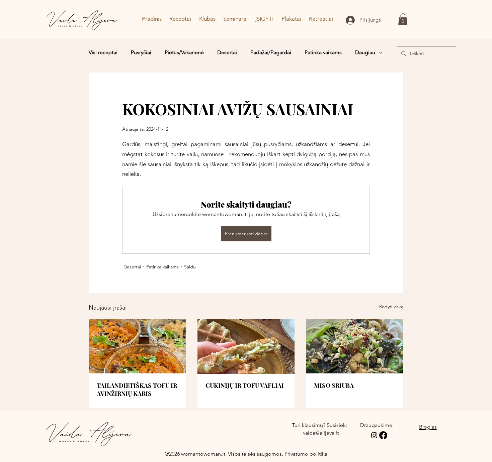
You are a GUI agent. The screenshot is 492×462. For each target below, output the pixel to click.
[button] (403, 19)
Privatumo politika (305, 454)
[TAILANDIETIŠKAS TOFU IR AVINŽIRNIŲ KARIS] (137, 346)
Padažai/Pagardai (270, 52)
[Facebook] (383, 435)
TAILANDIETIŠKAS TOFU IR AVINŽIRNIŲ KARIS (137, 389)
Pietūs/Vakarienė (184, 52)
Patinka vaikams (323, 52)
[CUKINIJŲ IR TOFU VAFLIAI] (246, 346)
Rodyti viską (391, 307)
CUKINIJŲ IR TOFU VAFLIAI (245, 385)
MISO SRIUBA (334, 385)
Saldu (190, 267)
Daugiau (365, 52)
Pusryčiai (141, 52)
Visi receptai (103, 52)
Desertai (227, 52)
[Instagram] (374, 435)
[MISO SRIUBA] (354, 346)
